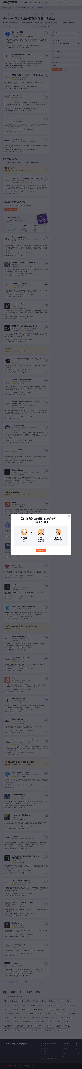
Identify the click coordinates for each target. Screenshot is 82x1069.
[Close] (69, 516)
